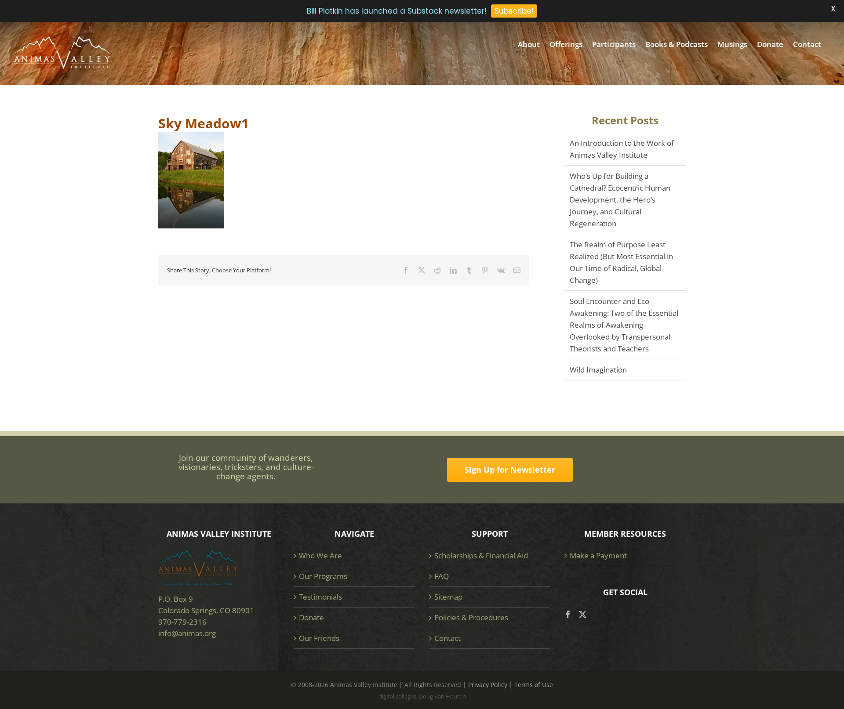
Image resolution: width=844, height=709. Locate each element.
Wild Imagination (598, 370)
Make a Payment (598, 555)
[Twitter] (582, 614)
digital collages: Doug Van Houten (422, 696)
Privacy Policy (487, 684)
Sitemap (448, 597)
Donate (311, 617)
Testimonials (320, 597)
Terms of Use (533, 684)
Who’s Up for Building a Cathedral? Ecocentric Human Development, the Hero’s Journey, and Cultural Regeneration (620, 199)
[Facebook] (568, 614)
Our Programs (323, 576)
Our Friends (319, 638)
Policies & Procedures (471, 617)
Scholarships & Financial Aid (481, 555)
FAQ (441, 576)
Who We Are (320, 555)
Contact (447, 638)
